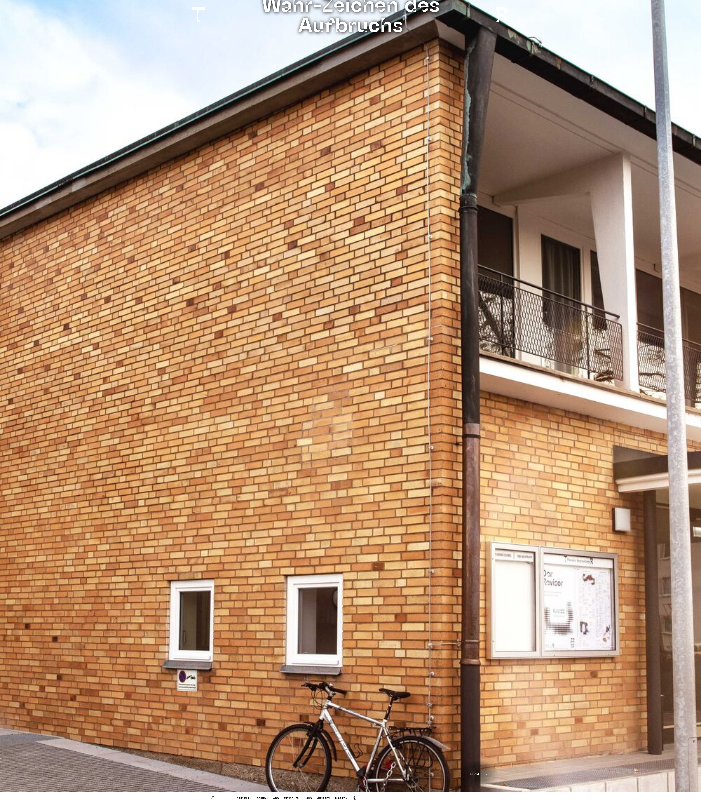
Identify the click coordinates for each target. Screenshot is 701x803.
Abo (276, 798)
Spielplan (244, 798)
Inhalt (474, 773)
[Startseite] (196, 14)
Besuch (262, 798)
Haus (308, 798)
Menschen (291, 798)
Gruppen (323, 798)
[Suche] (212, 797)
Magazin (341, 798)
